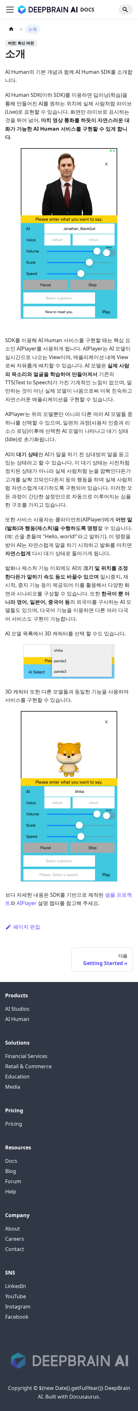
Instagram (17, 1306)
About (12, 1228)
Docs (11, 1160)
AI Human (17, 1019)
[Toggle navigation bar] (10, 9)
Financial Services (26, 1056)
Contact (14, 1249)
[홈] (11, 29)
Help (10, 1191)
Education (17, 1076)
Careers (14, 1238)
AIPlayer (27, 903)
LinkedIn (15, 1286)
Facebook (17, 1316)
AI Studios (17, 1008)
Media (12, 1086)
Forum (13, 1181)
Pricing (13, 1123)
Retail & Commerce (28, 1066)
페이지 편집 (26, 926)
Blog (10, 1171)
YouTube (15, 1296)
